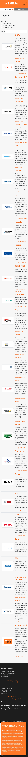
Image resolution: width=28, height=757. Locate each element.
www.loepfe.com (20, 354)
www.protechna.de (21, 471)
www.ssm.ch (19, 574)
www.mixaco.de (20, 398)
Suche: (3, 31)
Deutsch (21, 9)
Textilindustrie (7, 23)
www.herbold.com (20, 241)
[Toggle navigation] (24, 3)
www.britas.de (19, 58)
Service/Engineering (9, 27)
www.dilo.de (18, 167)
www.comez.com (20, 74)
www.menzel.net (20, 377)
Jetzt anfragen (19, 656)
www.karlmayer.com (21, 306)
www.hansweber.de (21, 622)
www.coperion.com (21, 98)
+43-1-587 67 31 (11, 697)
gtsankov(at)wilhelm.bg (19, 682)
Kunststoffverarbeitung (10, 25)
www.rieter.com (19, 490)
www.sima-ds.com (20, 555)
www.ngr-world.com (21, 421)
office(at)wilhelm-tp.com (19, 699)
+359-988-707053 (12, 680)
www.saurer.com (20, 536)
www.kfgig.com (19, 331)
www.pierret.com (20, 448)
